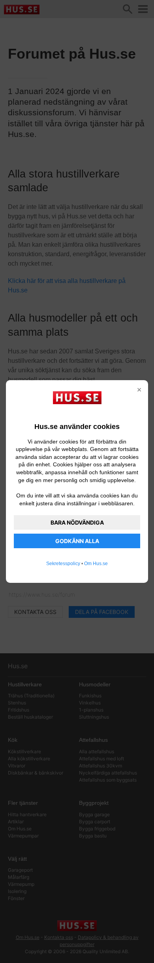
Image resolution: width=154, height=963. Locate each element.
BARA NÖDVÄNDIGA (77, 522)
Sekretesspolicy (63, 563)
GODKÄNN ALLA (77, 541)
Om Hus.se (96, 563)
